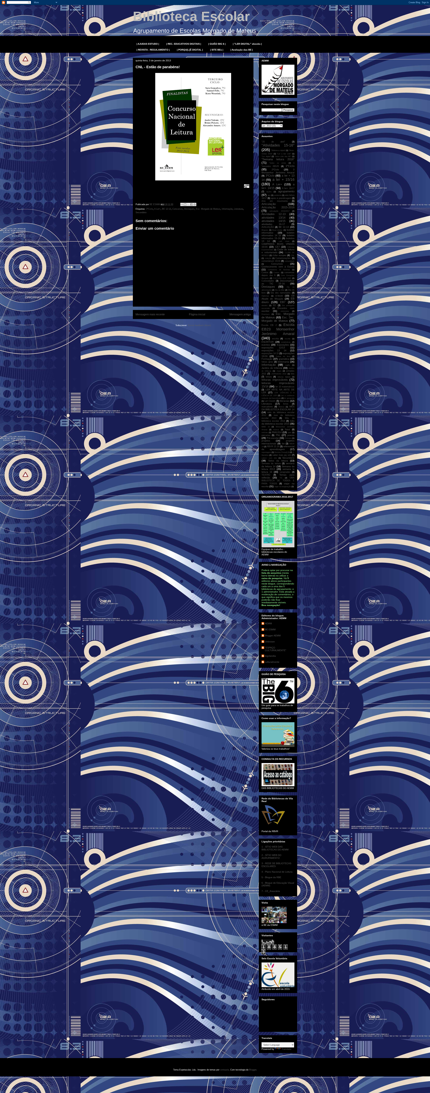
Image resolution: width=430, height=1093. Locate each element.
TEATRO (266, 475)
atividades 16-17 (273, 224)
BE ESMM (270, 629)
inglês (287, 365)
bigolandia (270, 656)
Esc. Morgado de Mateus (208, 209)
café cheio (284, 241)
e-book (279, 295)
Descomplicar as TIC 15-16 (278, 282)
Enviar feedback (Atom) (199, 325)
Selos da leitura (278, 460)
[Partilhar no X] (188, 204)
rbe (283, 444)
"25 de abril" (273, 142)
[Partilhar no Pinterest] (194, 204)
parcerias (266, 435)
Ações (269, 192)
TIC (281, 478)
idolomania (283, 361)
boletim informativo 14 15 (278, 234)
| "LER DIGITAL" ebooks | (247, 44)
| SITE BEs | (216, 49)
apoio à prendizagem (281, 198)
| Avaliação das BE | (241, 49)
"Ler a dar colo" (284, 154)
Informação (227, 209)
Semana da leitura (271, 463)
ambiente (278, 195)
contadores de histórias (279, 270)
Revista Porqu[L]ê (281, 452)
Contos (265, 272)
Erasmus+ (266, 314)
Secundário (141, 212)
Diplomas (265, 296)
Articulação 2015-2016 (278, 207)
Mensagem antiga (240, 314)
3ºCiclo (149, 209)
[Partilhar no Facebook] (191, 204)
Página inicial (197, 314)
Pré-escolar (273, 438)
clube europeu (279, 255)
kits (292, 374)
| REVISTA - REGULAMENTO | (153, 49)
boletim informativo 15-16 (278, 237)
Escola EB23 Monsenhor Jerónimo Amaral (278, 329)
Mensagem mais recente (150, 314)
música (276, 430)
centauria (224, 1069)
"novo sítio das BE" (283, 156)
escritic (288, 339)
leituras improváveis (275, 379)
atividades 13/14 (273, 217)
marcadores (267, 407)
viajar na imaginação (282, 487)
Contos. (276, 272)
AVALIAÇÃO (268, 227)
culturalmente (272, 662)
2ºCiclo (275, 169)
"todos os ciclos (277, 163)
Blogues (265, 230)
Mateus (281, 407)
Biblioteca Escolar (191, 16)
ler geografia (289, 398)
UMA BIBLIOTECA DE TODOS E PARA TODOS (278, 481)
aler (269, 195)
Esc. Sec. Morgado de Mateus (278, 319)
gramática (284, 359)
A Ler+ (157, 209)
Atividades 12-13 (274, 214)
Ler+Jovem (270, 401)
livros (285, 404)
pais (289, 432)
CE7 (277, 246)
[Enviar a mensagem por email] (182, 204)
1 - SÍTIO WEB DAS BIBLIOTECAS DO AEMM (275, 848)
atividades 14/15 (273, 221)
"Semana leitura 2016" (278, 159)
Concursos (177, 209)
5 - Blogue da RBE (271, 877)
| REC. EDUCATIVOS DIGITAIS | (183, 44)
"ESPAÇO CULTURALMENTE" (275, 649)
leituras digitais (284, 377)
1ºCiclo (290, 166)
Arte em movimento (275, 201)
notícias (265, 432)
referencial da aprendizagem (278, 448)
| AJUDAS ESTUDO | (148, 44)
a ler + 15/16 (283, 179)
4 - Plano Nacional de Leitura (277, 871)
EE (274, 305)
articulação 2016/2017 (279, 211)
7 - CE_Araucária (271, 891)
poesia (290, 435)
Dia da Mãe (280, 290)
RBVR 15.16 (273, 446)
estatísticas (286, 342)
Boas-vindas (277, 230)
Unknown (270, 641)
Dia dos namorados (281, 293)
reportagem (266, 452)
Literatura (238, 209)
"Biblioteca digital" (278, 150)
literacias (284, 401)
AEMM (268, 623)
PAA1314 (277, 432)
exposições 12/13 (273, 347)
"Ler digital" (266, 156)
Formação (267, 359)
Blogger (252, 1069)
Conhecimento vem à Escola (278, 266)
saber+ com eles (269, 458)
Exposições (283, 344)
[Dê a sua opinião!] (185, 204)
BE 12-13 (166, 209)
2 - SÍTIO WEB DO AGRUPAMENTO (271, 856)
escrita (275, 339)
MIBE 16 (266, 427)
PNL (278, 435)
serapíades (285, 472)
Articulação (269, 204)
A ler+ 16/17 (288, 188)
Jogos (279, 371)
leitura (269, 377)
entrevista (285, 311)
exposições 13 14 (274, 350)
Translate (286, 1049)
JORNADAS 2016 (278, 374)
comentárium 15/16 (271, 261)
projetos (266, 440)
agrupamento (286, 191)
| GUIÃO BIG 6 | (217, 44)
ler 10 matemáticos (284, 387)
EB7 (282, 302)
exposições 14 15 (270, 353)
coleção (268, 258)
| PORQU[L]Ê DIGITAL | (190, 49)
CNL (292, 255)
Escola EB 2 (269, 325)
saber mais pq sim (281, 455)
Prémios (288, 438)
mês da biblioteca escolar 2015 (278, 422)
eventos (266, 344)
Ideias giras (267, 362)
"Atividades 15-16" (278, 145)
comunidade (289, 261)
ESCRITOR (268, 342)
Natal (287, 429)
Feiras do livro (283, 356)
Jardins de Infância (272, 368)
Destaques (189, 209)
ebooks (265, 305)
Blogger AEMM (273, 635)
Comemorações (283, 258)
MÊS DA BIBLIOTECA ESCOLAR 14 (278, 408)
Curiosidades (268, 281)
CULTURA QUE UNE (282, 278)
